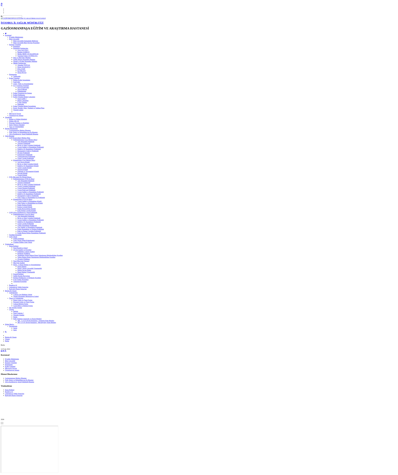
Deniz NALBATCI (23, 67)
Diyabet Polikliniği (23, 153)
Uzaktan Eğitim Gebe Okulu (22, 242)
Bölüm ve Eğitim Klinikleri (18, 119)
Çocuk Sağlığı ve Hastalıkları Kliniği (29, 201)
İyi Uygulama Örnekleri (21, 86)
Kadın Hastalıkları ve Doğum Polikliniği (30, 229)
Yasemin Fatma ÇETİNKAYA (27, 56)
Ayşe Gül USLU (23, 50)
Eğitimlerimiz (21, 91)
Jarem (15, 328)
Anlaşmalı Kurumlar (20, 281)
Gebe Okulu (13, 237)
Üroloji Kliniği (22, 175)
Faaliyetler (16, 82)
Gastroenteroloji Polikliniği (26, 156)
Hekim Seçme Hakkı (24, 270)
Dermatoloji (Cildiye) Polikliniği (28, 151)
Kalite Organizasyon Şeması (22, 93)
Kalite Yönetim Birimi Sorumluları (24, 106)
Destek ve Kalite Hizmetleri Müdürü (25, 61)
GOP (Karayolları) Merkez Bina (19, 138)
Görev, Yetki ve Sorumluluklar (23, 84)
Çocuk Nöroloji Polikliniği (26, 188)
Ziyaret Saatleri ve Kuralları (22, 250)
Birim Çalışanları (23, 100)
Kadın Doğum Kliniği (24, 205)
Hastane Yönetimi (15, 44)
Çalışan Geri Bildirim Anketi (22, 294)
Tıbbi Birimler (9, 136)
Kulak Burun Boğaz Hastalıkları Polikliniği (31, 233)
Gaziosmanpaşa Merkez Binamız (20, 130)
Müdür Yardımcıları (19, 63)
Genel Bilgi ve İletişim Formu (23, 306)
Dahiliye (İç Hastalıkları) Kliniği (28, 166)
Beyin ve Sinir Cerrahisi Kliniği (27, 164)
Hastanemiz (13, 74)
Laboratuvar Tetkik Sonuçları (18, 287)
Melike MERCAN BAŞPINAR (27, 54)
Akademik (8, 117)
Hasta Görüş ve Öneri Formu (22, 300)
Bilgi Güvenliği (14, 39)
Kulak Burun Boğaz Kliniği (26, 209)
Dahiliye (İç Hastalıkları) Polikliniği (29, 149)
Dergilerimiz (13, 326)
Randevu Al (13, 285)
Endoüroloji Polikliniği (24, 155)
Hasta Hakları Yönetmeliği (26, 272)
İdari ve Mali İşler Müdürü (22, 58)
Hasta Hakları (21, 266)
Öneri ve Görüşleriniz (16, 298)
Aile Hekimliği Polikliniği (25, 141)
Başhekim (16, 46)
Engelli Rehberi (18, 274)
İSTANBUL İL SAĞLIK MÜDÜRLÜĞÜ (22, 22)
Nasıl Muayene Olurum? (21, 261)
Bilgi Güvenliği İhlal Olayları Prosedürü (26, 43)
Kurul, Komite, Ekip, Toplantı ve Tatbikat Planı (28, 108)
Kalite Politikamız (19, 95)
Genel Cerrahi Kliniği (24, 168)
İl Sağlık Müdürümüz (16, 37)
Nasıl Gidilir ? (22, 99)
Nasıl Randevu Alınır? (20, 248)
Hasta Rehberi (13, 246)
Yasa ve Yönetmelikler (16, 127)
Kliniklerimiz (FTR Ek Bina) (22, 199)
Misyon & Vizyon (15, 114)
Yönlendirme (9, 244)
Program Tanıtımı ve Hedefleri (19, 123)
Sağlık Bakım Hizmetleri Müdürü (24, 59)
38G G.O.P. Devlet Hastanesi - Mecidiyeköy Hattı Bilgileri (36, 322)
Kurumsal (8, 35)
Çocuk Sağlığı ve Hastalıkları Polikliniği (30, 147)
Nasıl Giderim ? (18, 313)
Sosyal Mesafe (22, 89)
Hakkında (20, 104)
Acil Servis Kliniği (23, 162)
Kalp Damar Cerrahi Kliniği (26, 210)
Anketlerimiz (13, 293)
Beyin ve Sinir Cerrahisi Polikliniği (28, 145)
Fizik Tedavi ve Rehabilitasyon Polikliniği (31, 197)
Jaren (15, 330)
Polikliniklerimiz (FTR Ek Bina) (23, 179)
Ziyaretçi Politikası (23, 259)
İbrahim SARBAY (23, 52)
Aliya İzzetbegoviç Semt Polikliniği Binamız (23, 134)
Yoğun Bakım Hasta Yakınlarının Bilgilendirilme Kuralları (36, 257)
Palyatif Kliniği (22, 173)
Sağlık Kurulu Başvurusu (21, 276)
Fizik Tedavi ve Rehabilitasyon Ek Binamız (23, 132)
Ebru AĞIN (21, 69)
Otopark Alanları (18, 315)
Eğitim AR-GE (14, 121)
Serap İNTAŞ (21, 72)
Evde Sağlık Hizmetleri (21, 280)
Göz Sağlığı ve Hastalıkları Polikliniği (29, 227)
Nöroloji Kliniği (22, 169)
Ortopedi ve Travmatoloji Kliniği (28, 171)
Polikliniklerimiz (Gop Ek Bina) (23, 214)
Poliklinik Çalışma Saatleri (26, 252)
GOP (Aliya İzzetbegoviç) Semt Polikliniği (23, 212)
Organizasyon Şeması (16, 115)
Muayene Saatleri (19, 263)
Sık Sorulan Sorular (15, 307)
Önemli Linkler (18, 110)
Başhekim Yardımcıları (20, 48)
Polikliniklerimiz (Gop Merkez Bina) (25, 140)
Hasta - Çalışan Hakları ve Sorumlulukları (27, 265)
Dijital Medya (9, 324)
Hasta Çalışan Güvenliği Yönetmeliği (29, 268)
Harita (15, 317)
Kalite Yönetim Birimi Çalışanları (24, 97)
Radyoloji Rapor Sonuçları (18, 289)
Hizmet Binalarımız (11, 128)
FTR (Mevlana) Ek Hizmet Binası (20, 177)
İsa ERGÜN (21, 71)
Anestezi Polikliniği (23, 143)
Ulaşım (11, 309)
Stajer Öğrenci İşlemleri (17, 125)
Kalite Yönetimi (14, 78)
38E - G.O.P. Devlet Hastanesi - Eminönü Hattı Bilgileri (35, 321)
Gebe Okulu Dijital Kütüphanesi (24, 240)
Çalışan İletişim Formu (20, 304)
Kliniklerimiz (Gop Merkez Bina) (24, 160)
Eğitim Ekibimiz (18, 238)
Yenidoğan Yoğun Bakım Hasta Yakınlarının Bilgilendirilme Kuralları (40, 255)
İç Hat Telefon (22, 102)
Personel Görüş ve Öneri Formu (23, 302)
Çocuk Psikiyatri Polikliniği (26, 190)
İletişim (15, 311)
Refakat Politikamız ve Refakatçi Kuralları (27, 278)
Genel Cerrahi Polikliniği (25, 158)
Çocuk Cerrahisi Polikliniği (26, 186)
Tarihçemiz (17, 76)
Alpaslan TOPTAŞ (23, 65)
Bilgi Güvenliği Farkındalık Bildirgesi (25, 41)
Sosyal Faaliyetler (23, 87)
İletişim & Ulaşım (10, 291)
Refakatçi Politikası (23, 253)
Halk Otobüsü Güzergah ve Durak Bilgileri (27, 319)
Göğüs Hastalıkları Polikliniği (27, 225)
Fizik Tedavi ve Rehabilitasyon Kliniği (30, 203)
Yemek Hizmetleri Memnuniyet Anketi (26, 296)
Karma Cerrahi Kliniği (24, 207)
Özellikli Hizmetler (15, 235)
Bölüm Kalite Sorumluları (21, 80)
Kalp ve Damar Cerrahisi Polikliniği (29, 231)
